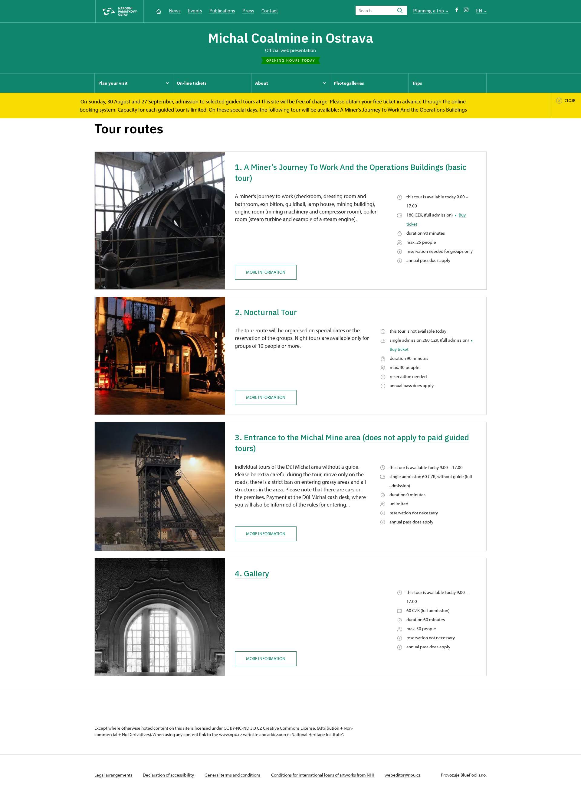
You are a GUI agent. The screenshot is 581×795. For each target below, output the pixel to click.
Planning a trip (429, 11)
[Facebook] (457, 11)
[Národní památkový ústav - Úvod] (119, 11)
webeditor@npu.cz (402, 775)
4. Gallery (252, 573)
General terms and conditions (233, 775)
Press (248, 11)
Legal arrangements (113, 775)
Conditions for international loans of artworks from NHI (323, 775)
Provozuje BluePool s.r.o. (464, 775)
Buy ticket (399, 349)
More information (265, 272)
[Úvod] (159, 11)
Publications (222, 11)
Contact (269, 11)
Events (195, 11)
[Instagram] (466, 11)
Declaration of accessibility (169, 775)
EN (479, 11)
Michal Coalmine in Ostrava (290, 37)
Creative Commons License (289, 728)
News (175, 11)
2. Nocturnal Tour (266, 312)
